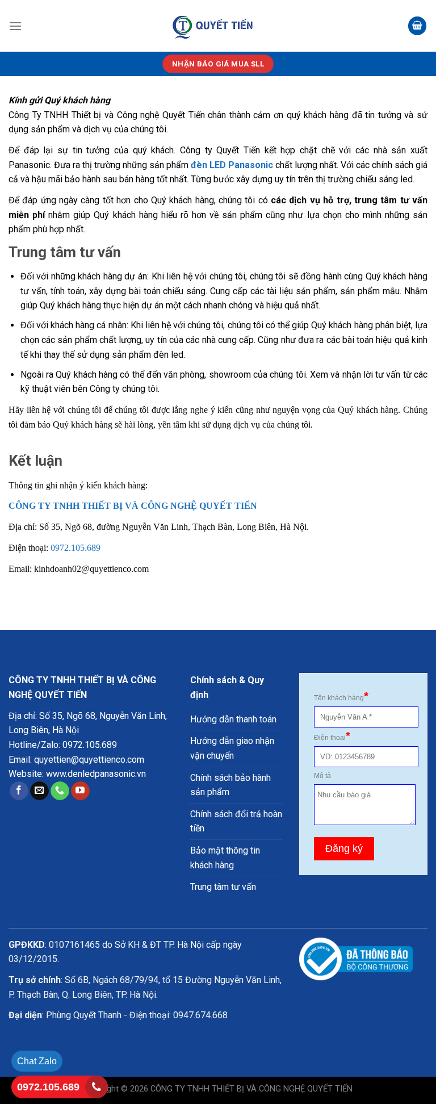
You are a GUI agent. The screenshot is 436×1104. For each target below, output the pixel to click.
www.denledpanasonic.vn (96, 773)
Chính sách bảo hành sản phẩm (230, 785)
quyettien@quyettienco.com (89, 759)
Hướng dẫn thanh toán (233, 719)
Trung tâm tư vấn (223, 886)
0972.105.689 (75, 548)
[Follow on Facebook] (19, 791)
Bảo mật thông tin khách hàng (225, 858)
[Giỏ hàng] (417, 25)
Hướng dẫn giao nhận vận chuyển (232, 748)
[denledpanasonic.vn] (213, 26)
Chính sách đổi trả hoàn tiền (236, 821)
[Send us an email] (39, 791)
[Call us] (60, 791)
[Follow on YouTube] (80, 791)
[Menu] (15, 26)
